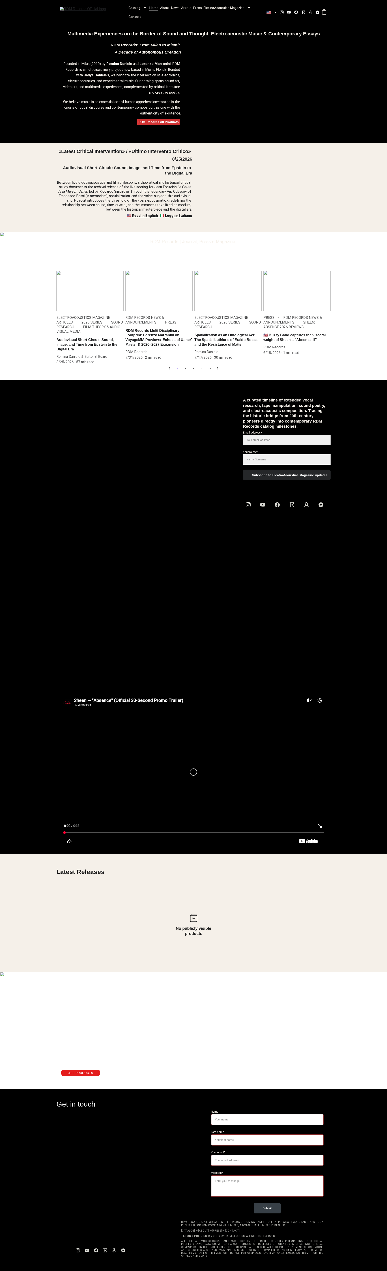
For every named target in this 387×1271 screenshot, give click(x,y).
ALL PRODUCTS (80, 1073)
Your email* (218, 1152)
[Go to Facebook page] (297, 12)
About (164, 8)
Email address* (252, 432)
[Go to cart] (324, 12)
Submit (267, 1208)
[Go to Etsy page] (305, 12)
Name (214, 1111)
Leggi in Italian (177, 216)
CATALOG (188, 1230)
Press (197, 8)
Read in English (145, 216)
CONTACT (232, 1230)
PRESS (217, 1230)
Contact (135, 17)
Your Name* (250, 452)
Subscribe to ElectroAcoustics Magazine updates (289, 475)
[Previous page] (169, 369)
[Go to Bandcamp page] (317, 12)
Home (153, 8)
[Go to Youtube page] (290, 12)
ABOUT (203, 1230)
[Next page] (218, 369)
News (175, 8)
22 (209, 368)
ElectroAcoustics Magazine (224, 8)
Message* (217, 1172)
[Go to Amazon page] (312, 12)
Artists (186, 8)
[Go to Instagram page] (283, 12)
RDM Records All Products (158, 122)
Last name (217, 1132)
